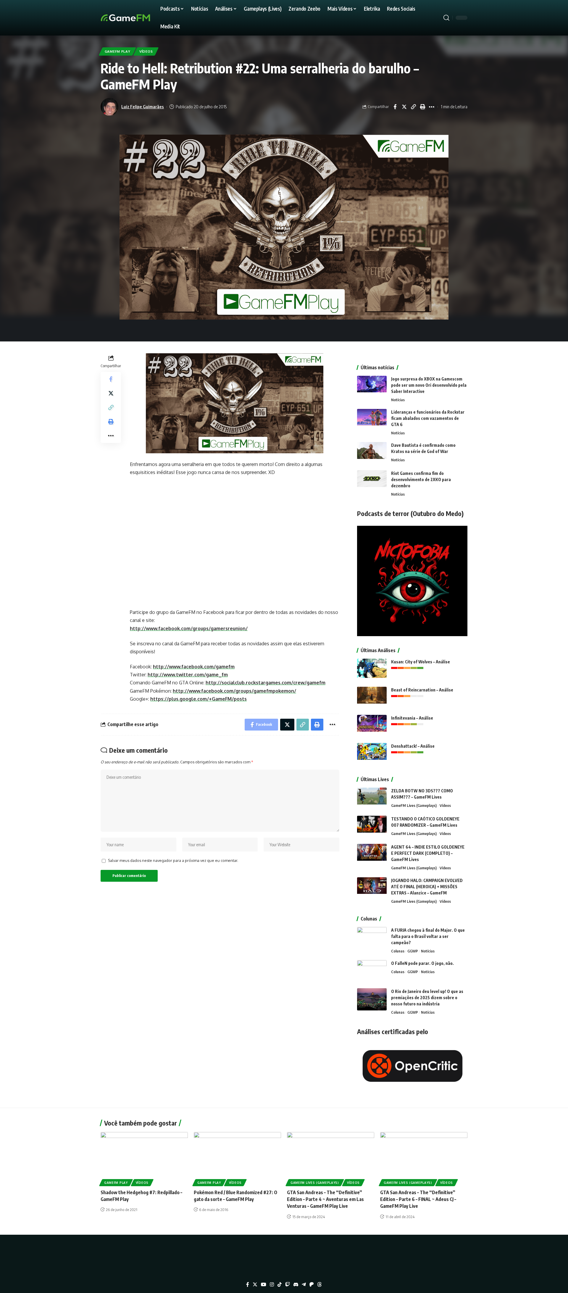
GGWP (412, 951)
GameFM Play (117, 51)
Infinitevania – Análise (412, 717)
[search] (446, 18)
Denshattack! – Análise (413, 746)
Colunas (397, 951)
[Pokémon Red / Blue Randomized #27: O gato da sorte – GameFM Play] (237, 1158)
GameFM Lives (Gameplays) (414, 805)
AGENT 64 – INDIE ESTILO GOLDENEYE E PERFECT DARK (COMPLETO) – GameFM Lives (427, 853)
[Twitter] (255, 1285)
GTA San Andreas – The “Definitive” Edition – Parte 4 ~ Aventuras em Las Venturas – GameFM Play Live (325, 1199)
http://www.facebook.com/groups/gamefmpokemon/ (234, 691)
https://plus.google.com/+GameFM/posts (198, 699)
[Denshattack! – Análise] (372, 754)
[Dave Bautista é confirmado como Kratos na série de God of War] (372, 453)
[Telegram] (303, 1285)
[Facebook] (248, 1285)
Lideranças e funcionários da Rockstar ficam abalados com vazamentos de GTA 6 (427, 418)
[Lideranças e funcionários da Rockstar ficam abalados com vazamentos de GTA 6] (372, 420)
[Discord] (296, 1285)
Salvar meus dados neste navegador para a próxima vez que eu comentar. (173, 860)
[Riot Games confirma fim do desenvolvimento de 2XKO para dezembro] (372, 481)
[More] (431, 107)
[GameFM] (136, 18)
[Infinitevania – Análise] (372, 726)
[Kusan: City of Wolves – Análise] (372, 670)
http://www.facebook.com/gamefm (194, 667)
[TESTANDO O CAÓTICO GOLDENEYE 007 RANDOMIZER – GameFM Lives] (372, 827)
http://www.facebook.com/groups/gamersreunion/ (189, 628)
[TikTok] (279, 1285)
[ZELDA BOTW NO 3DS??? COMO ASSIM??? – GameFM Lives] (372, 799)
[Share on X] (404, 107)
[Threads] (319, 1285)
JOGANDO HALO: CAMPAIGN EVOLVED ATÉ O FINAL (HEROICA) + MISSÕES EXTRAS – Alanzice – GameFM (427, 886)
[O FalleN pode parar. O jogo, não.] (372, 971)
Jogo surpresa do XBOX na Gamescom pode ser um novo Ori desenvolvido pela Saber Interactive (429, 385)
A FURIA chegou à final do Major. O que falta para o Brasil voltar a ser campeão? (428, 936)
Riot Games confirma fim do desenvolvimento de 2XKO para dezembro (421, 479)
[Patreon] (311, 1285)
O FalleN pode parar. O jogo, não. (422, 963)
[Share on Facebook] (395, 107)
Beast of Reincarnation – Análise (422, 689)
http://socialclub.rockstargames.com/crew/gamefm (265, 683)
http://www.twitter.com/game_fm (188, 675)
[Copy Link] (413, 107)
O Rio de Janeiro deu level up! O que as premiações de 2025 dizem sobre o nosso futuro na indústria (427, 997)
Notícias (398, 399)
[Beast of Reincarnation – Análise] (372, 698)
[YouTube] (263, 1285)
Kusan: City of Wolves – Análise (420, 661)
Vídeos (146, 51)
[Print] (422, 107)
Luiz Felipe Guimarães (142, 106)
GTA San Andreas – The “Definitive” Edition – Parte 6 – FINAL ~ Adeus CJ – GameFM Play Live (418, 1199)
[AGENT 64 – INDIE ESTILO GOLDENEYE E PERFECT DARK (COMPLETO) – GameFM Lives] (372, 855)
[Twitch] (287, 1285)
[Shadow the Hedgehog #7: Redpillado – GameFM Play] (144, 1158)
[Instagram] (271, 1285)
